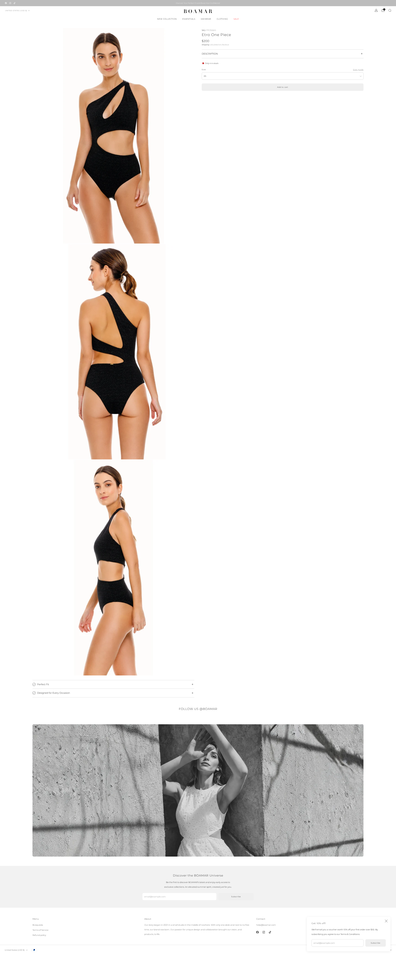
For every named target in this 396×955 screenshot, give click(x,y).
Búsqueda (37, 925)
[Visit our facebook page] (6, 3)
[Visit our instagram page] (10, 3)
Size (204, 70)
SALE (236, 19)
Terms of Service (40, 930)
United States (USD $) (16, 10)
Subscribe (375, 943)
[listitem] (198, 3)
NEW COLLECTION (167, 19)
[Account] (376, 10)
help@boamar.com (266, 925)
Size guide (358, 70)
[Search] (389, 10)
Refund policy (39, 935)
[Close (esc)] (386, 921)
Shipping (205, 45)
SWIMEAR (206, 19)
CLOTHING (222, 19)
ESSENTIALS (188, 19)
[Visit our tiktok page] (14, 3)
